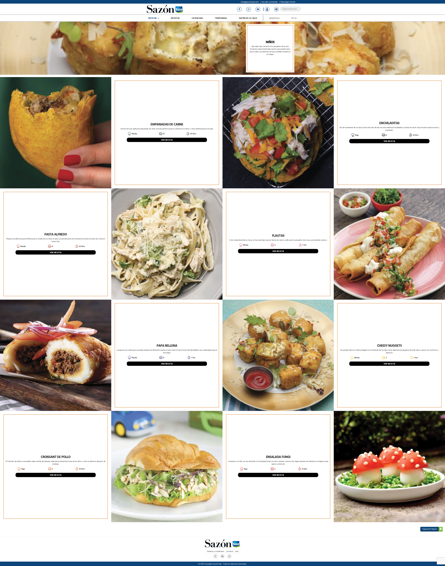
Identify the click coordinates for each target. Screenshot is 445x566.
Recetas (152, 18)
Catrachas (197, 18)
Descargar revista (288, 1)
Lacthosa (229, 551)
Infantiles (274, 18)
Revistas (175, 18)
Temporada (221, 18)
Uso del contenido (270, 1)
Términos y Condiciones (215, 551)
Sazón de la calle (248, 18)
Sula (236, 551)
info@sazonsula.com (250, 1)
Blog (294, 18)
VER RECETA (167, 139)
